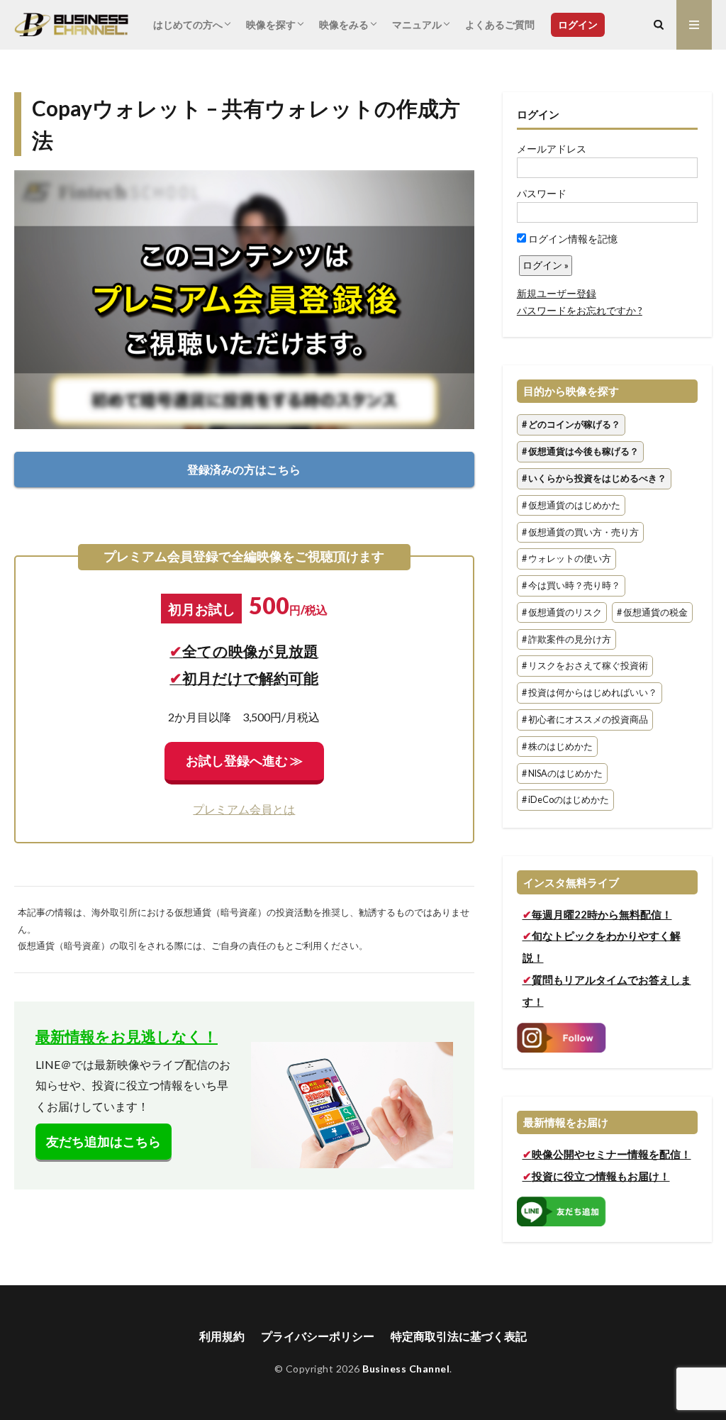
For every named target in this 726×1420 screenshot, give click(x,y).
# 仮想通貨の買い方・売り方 (580, 532)
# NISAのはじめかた (562, 773)
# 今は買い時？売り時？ (571, 585)
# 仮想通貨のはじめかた (571, 505)
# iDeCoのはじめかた (565, 800)
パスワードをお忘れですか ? (579, 310)
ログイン (578, 24)
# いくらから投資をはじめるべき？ (594, 478)
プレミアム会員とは (244, 809)
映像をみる (344, 24)
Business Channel (405, 1369)
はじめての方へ (188, 24)
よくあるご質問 (500, 24)
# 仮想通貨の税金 (652, 612)
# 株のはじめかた (557, 746)
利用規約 (222, 1336)
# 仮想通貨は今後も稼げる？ (580, 451)
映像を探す (271, 24)
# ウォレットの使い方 (566, 559)
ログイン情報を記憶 (572, 239)
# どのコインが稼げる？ (571, 425)
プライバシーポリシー (317, 1336)
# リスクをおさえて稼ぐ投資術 (585, 666)
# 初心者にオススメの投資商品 (585, 719)
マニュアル (417, 24)
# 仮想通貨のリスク (562, 612)
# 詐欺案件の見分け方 (566, 639)
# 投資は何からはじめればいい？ (589, 693)
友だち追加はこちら (103, 1141)
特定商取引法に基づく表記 (459, 1336)
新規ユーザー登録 (556, 293)
